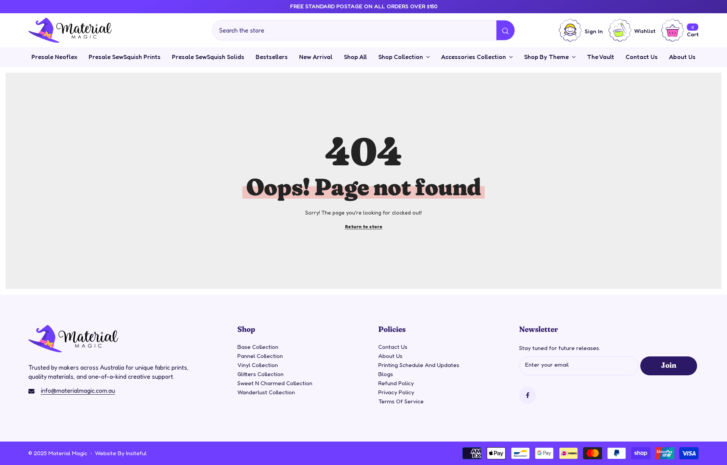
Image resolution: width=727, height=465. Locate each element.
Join (668, 364)
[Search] (363, 30)
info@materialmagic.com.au (78, 390)
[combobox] (354, 30)
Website (105, 453)
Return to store (363, 226)
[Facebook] (527, 395)
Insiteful (136, 453)
